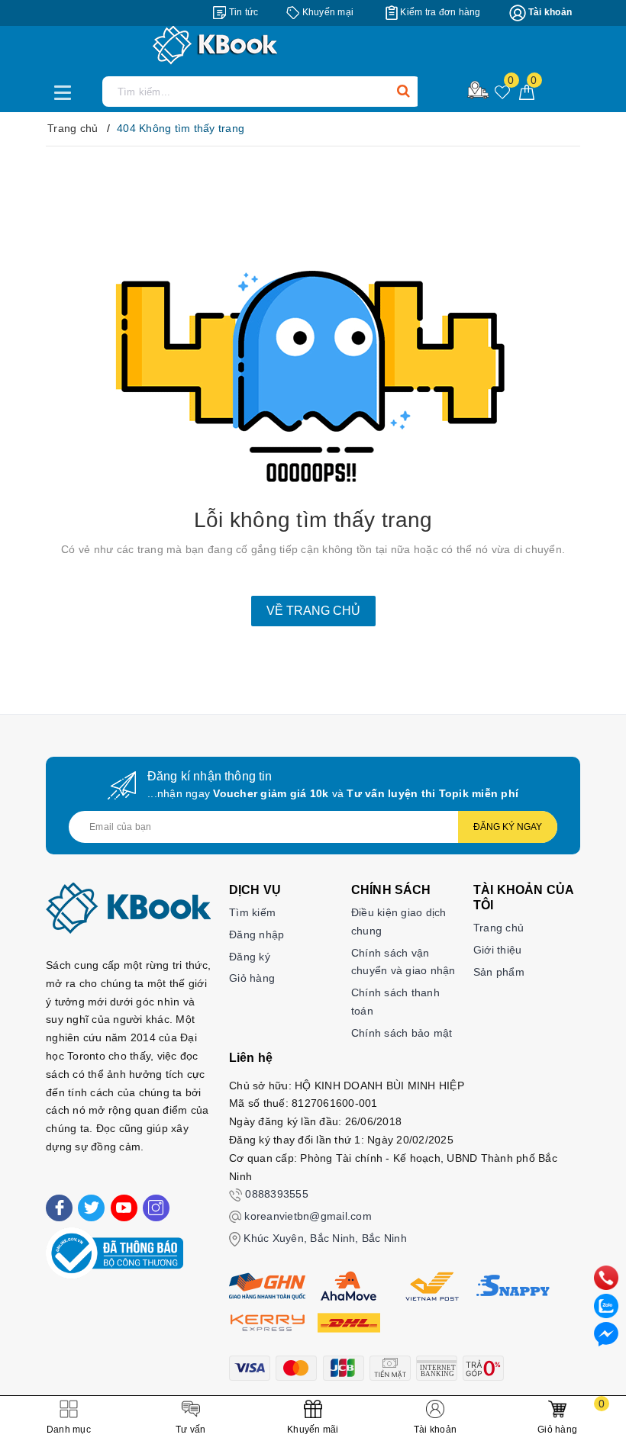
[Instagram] (156, 1208)
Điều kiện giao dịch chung (399, 921)
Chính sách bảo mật (402, 1033)
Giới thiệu (497, 950)
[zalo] (606, 1305)
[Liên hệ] (606, 1333)
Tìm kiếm (252, 912)
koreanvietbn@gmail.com (308, 1216)
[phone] (606, 1277)
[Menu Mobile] (66, 91)
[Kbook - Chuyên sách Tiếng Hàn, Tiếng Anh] (313, 45)
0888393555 (276, 1194)
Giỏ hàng (252, 978)
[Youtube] (124, 1208)
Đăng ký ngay (507, 827)
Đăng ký (249, 956)
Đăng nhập (256, 934)
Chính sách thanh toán (395, 1001)
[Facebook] (59, 1208)
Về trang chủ (313, 610)
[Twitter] (91, 1208)
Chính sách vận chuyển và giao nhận (403, 962)
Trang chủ (498, 928)
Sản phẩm (498, 972)
